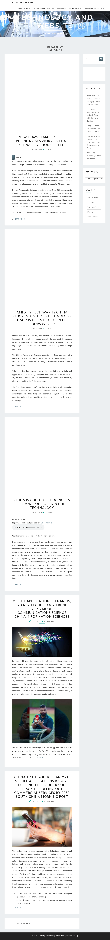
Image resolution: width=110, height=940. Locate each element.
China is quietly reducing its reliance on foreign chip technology (42, 503)
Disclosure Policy (93, 207)
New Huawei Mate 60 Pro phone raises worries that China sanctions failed (42, 141)
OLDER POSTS (24, 923)
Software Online (75, 8)
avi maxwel (49, 149)
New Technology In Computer (43, 8)
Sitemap (90, 212)
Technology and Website (19, 2)
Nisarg (75, 936)
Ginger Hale (49, 621)
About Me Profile (93, 216)
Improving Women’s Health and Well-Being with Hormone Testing (93, 115)
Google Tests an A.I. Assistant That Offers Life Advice (93, 129)
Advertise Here (92, 197)
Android (49, 523)
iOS (41, 523)
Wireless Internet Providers (94, 8)
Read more (20, 219)
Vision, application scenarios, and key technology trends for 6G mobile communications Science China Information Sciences (42, 608)
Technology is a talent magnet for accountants (94, 156)
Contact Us (91, 202)
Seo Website (61, 8)
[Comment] (13, 157)
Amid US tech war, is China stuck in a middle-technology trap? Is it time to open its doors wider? (42, 318)
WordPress (60, 936)
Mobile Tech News (24, 8)
